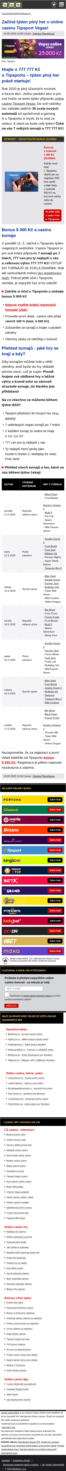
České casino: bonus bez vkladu (22, 1355)
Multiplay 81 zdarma (16, 1232)
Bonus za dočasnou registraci (21, 1313)
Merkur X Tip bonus (16, 1365)
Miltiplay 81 (51, 553)
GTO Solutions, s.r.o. (16, 1469)
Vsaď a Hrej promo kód (18, 1213)
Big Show (50, 609)
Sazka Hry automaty (16, 1258)
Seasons (49, 695)
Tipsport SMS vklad (16, 1218)
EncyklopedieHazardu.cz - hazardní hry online (30, 1088)
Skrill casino (12, 1394)
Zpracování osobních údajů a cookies (21, 1465)
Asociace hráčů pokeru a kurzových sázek (36, 1446)
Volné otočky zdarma (16, 1370)
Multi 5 (48, 512)
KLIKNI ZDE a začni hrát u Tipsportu (53, 215)
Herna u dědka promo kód (19, 1145)
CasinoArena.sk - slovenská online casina (28, 1099)
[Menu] (61, 4)
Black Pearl (51, 494)
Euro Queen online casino (19, 1181)
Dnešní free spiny (15, 1302)
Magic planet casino (16, 1166)
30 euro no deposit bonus (19, 1349)
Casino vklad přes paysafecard (21, 1384)
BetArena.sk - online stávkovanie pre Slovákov (30, 1055)
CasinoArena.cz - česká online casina (26, 1078)
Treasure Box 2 (53, 568)
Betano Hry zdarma (16, 1289)
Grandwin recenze (15, 1171)
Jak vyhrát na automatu (18, 1247)
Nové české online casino (19, 1155)
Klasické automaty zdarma (19, 1284)
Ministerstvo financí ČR (29, 1442)
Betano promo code (16, 1134)
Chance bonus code (16, 1140)
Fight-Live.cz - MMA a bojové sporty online (28, 1039)
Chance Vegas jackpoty (18, 1192)
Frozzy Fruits (52, 617)
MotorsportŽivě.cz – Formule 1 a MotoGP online (31, 1050)
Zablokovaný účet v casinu (19, 1208)
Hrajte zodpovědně (10, 1413)
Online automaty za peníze (19, 1237)
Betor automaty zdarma (18, 1279)
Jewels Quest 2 (53, 687)
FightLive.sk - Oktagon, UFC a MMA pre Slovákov (31, 1060)
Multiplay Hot (52, 587)
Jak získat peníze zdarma (19, 1400)
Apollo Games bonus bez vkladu (22, 1360)
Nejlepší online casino (17, 1150)
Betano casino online (17, 1161)
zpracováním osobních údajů (37, 996)
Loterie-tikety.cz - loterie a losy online (25, 1083)
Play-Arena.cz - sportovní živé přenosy (26, 1093)
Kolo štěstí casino (15, 1268)
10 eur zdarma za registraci (20, 1329)
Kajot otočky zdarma (16, 1334)
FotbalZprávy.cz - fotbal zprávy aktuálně (27, 1044)
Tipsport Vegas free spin (18, 1339)
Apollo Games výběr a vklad (20, 1197)
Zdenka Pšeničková (43, 33)
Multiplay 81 (51, 691)
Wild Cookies (52, 702)
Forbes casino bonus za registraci (23, 1323)
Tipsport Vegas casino (17, 1176)
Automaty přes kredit (16, 1242)
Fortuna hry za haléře (17, 1263)
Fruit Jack (50, 549)
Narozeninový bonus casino (20, 1308)
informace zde (8, 1427)
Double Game (52, 579)
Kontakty (6, 1460)
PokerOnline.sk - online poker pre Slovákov (28, 1104)
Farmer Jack (52, 583)
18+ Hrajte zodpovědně (53, 1465)
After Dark (50, 576)
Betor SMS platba (15, 1187)
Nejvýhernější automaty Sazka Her (23, 1252)
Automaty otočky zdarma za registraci (24, 1318)
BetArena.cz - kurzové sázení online (25, 1034)
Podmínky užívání (21, 1460)
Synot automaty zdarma (18, 1273)
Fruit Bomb (51, 546)
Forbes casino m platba (18, 1202)
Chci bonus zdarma (16, 1344)
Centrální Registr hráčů (18, 1389)
